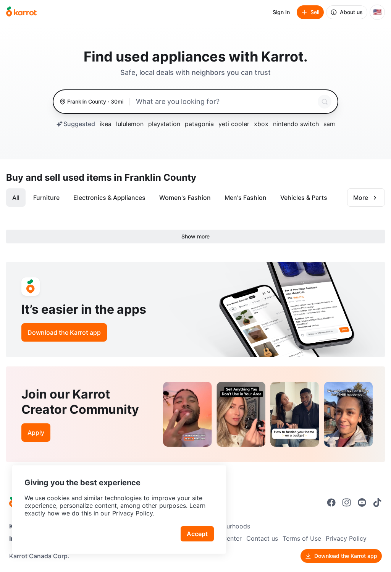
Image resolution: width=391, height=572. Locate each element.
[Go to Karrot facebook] (331, 502)
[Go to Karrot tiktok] (377, 502)
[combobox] (225, 101)
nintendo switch (296, 124)
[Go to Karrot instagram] (346, 502)
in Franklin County (155, 177)
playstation (164, 124)
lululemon (130, 124)
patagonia (199, 124)
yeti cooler (233, 124)
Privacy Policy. (133, 513)
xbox (261, 124)
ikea (105, 124)
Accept (197, 534)
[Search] (324, 102)
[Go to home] (21, 12)
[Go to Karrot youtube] (362, 502)
